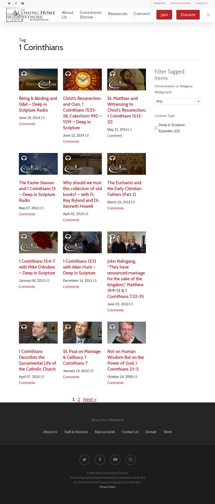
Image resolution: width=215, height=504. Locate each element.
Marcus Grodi (105, 432)
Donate (151, 432)
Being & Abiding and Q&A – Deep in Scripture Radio (38, 104)
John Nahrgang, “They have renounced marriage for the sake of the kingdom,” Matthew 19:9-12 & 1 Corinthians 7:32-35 (126, 279)
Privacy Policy (107, 487)
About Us (50, 432)
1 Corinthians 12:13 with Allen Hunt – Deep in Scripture (79, 267)
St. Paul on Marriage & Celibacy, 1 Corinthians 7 (82, 357)
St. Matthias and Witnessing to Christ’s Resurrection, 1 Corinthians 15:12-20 (126, 110)
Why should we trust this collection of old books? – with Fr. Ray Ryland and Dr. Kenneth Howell (82, 194)
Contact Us (130, 432)
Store (168, 432)
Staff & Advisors (76, 432)
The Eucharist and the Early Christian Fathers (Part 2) (124, 188)
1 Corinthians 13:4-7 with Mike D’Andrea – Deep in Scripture (37, 267)
